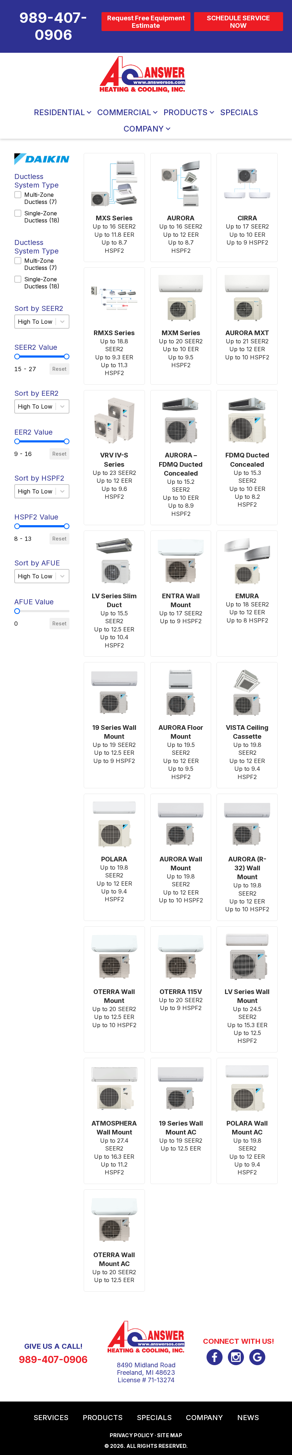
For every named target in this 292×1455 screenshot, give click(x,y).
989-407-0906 (53, 1359)
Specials (239, 112)
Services (50, 1417)
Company (144, 128)
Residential (59, 112)
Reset (59, 369)
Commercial (124, 112)
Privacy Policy (131, 1435)
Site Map (169, 1435)
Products (185, 112)
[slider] (17, 356)
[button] (89, 112)
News (248, 1417)
